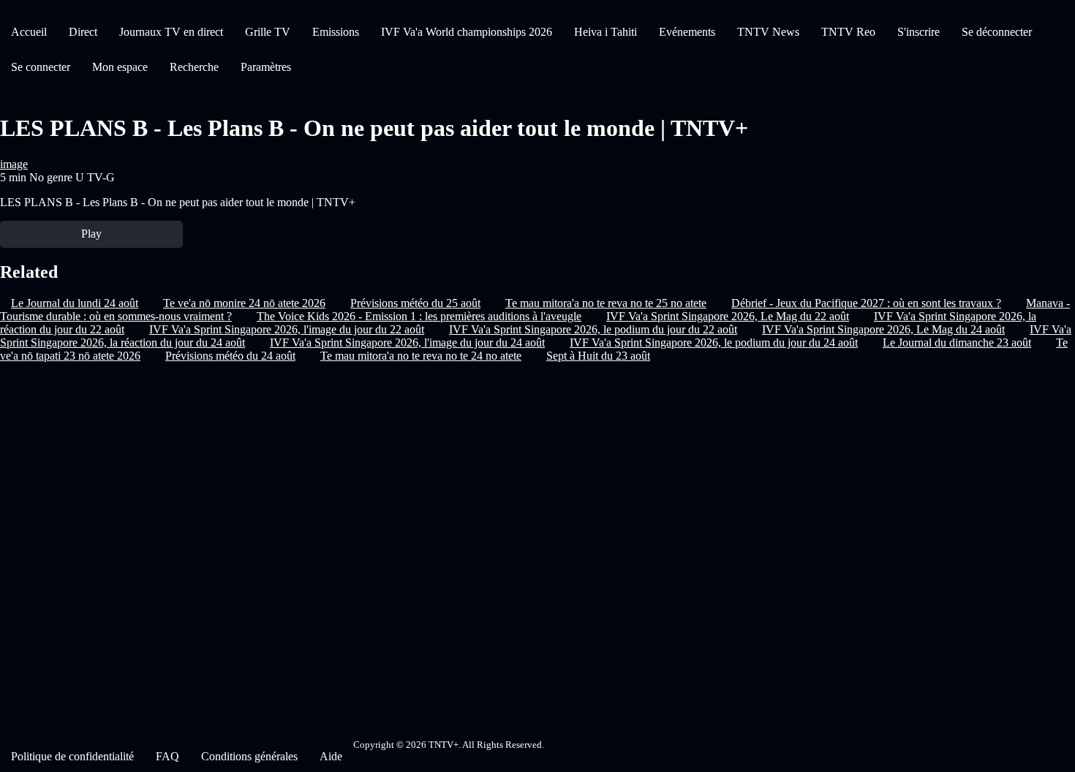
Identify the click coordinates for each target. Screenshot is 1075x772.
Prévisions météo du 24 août (230, 355)
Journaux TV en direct (171, 32)
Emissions (335, 32)
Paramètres (266, 67)
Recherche (194, 67)
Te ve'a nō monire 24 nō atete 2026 (244, 303)
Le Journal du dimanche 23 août (957, 342)
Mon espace (120, 67)
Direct (83, 32)
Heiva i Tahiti (605, 32)
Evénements (687, 32)
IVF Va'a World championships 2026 (466, 32)
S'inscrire (918, 32)
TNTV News (768, 32)
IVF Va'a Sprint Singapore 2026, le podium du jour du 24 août (714, 342)
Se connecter (40, 67)
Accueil (29, 32)
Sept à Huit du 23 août (598, 355)
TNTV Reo (848, 32)
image (14, 164)
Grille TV (267, 32)
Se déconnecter (997, 32)
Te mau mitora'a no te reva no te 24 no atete (420, 355)
